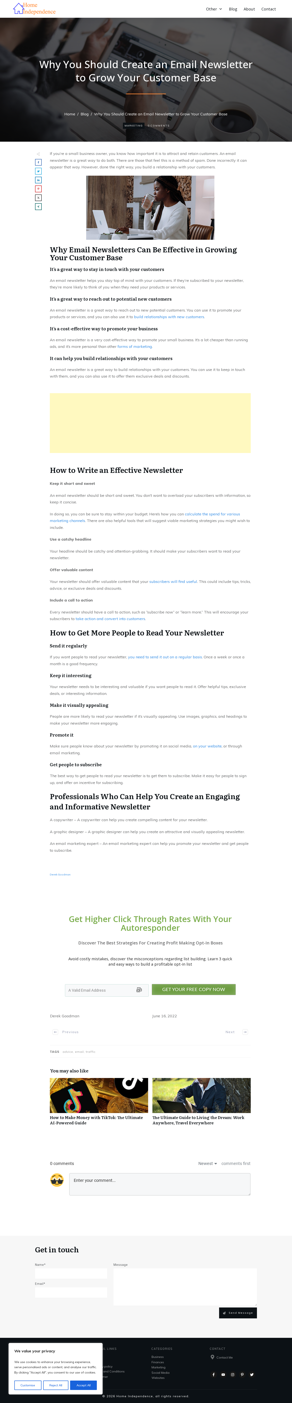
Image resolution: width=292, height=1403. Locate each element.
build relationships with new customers (169, 316)
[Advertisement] (150, 423)
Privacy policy (102, 1366)
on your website (207, 746)
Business (158, 1357)
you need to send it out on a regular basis (165, 656)
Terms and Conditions (109, 1371)
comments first (236, 1163)
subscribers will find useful (173, 581)
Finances (158, 1362)
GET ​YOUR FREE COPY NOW (193, 989)
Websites (158, 1378)
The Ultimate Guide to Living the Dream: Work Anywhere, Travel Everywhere (201, 1104)
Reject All (55, 1385)
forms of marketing (135, 346)
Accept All (84, 1385)
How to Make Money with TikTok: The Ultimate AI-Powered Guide (99, 1104)
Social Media (161, 1373)
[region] (56, 1369)
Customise (28, 1385)
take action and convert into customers (110, 618)
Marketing (134, 125)
